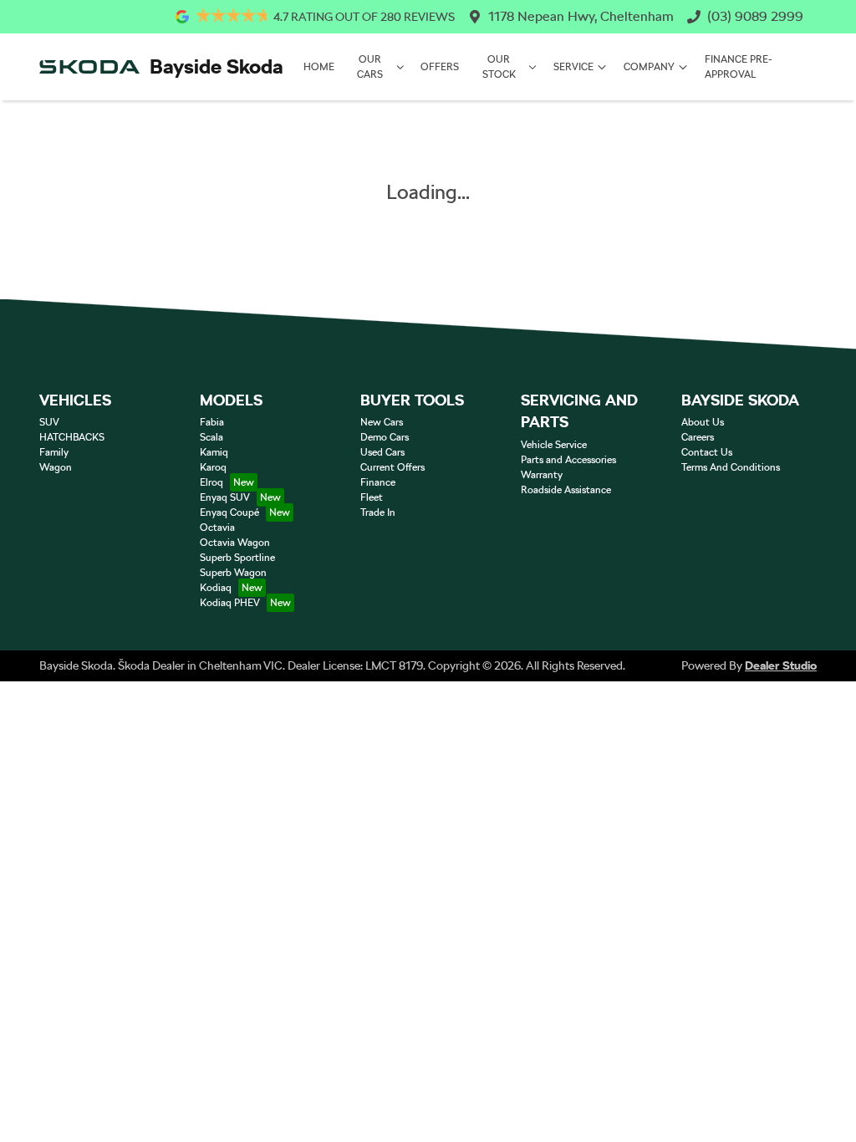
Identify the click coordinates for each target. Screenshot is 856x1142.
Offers (439, 67)
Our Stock (499, 67)
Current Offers (392, 467)
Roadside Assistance (566, 490)
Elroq (211, 482)
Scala (211, 437)
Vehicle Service (554, 445)
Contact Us (706, 452)
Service (573, 67)
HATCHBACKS (71, 437)
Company (649, 67)
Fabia (212, 422)
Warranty (542, 475)
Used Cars (382, 452)
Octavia (217, 527)
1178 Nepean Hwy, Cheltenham (581, 16)
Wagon (55, 467)
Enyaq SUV (225, 497)
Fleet (371, 497)
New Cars (381, 422)
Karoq (213, 467)
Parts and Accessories (568, 460)
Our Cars (370, 67)
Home (318, 67)
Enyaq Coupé (229, 512)
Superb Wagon (233, 573)
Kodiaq (216, 588)
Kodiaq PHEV (230, 603)
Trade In (377, 512)
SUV (49, 422)
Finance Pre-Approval (738, 67)
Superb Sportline (237, 557)
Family (54, 452)
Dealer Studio (781, 665)
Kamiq (214, 452)
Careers (697, 437)
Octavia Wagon (235, 542)
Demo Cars (384, 437)
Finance (377, 482)
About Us (702, 422)
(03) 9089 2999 (755, 16)
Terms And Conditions (730, 467)
